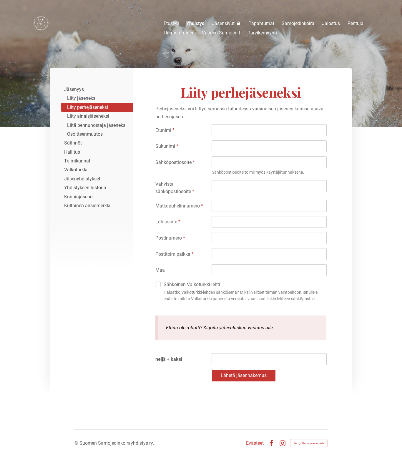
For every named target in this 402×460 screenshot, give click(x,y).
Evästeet (255, 443)
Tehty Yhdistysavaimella (308, 443)
